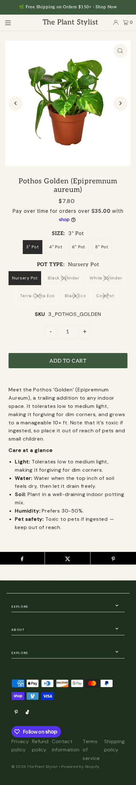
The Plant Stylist (70, 22)
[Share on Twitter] (67, 558)
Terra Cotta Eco (37, 295)
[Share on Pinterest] (113, 558)
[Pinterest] (16, 712)
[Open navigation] (18, 22)
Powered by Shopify (80, 766)
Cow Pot (105, 295)
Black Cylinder (63, 278)
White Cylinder (106, 278)
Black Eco (75, 295)
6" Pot (78, 247)
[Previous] (16, 103)
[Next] (120, 103)
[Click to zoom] (120, 51)
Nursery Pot (25, 278)
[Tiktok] (27, 712)
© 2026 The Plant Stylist (34, 766)
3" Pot (32, 247)
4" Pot (55, 247)
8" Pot (101, 247)
